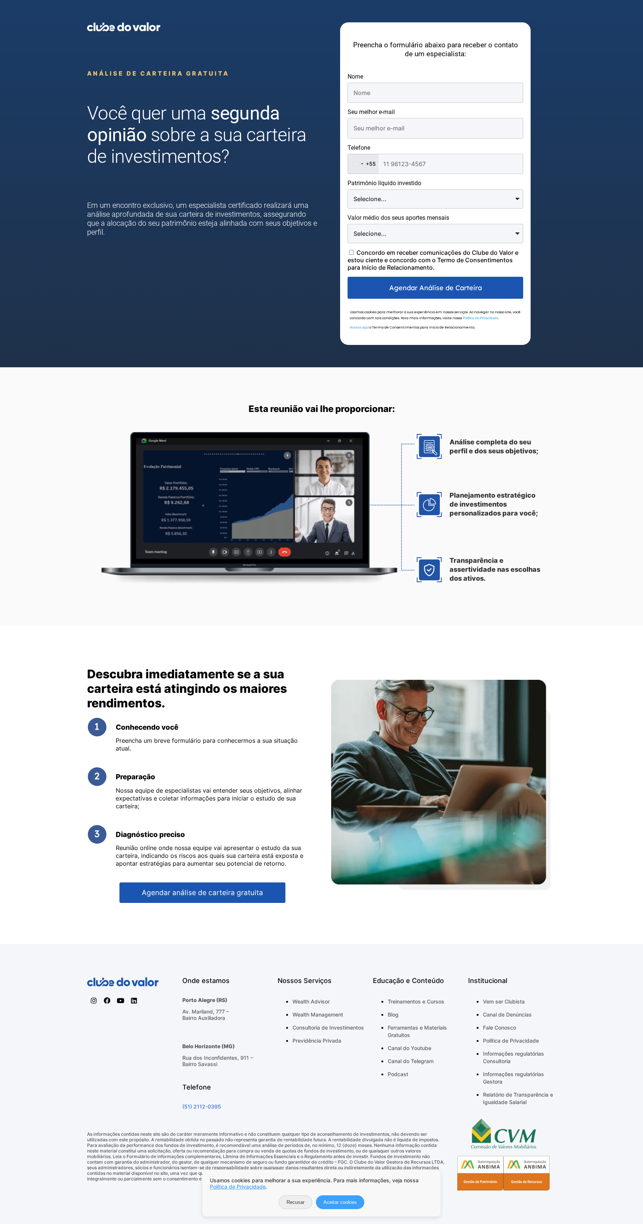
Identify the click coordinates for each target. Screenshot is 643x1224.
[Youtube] (120, 1000)
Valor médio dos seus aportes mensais (398, 217)
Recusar (295, 1202)
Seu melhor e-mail (371, 111)
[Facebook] (107, 1000)
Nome (355, 76)
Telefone (359, 147)
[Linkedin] (134, 1000)
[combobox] (363, 164)
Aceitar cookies (340, 1202)
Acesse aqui (359, 327)
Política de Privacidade (480, 318)
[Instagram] (93, 1000)
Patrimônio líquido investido (384, 183)
